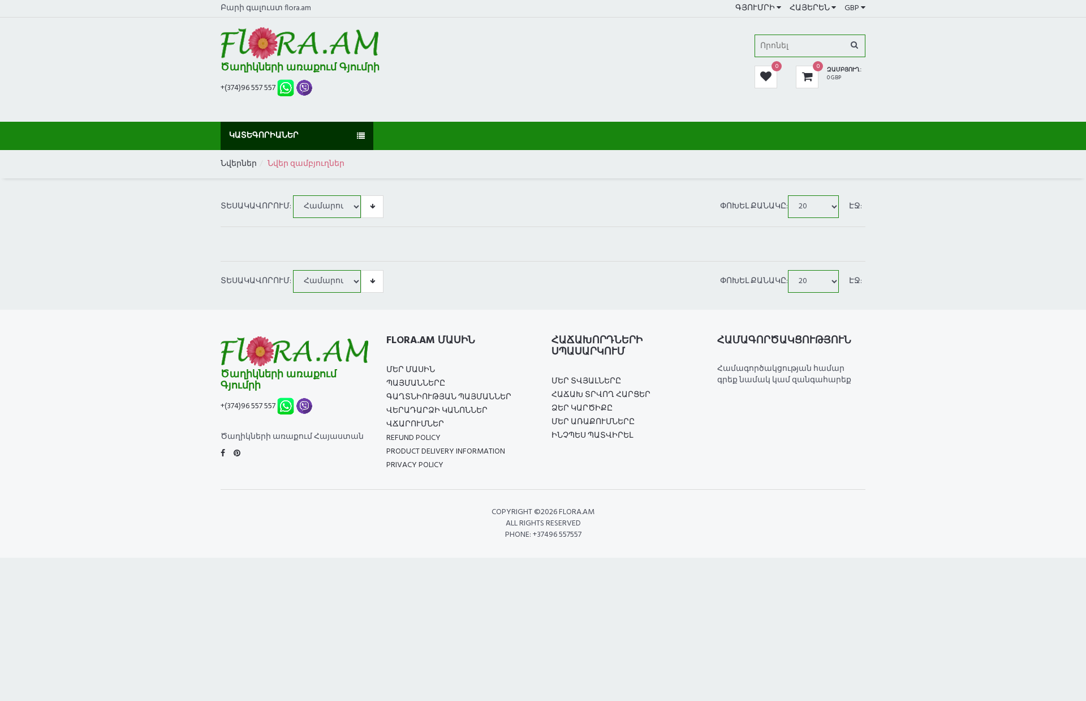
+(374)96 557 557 (248, 88)
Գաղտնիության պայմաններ (448, 397)
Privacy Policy (414, 465)
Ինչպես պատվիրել (592, 435)
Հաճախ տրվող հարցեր (600, 394)
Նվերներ (239, 163)
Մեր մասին (410, 370)
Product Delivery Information (445, 451)
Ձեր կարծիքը (582, 408)
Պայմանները (415, 383)
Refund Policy (413, 437)
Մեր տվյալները (586, 381)
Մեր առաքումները (593, 422)
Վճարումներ (415, 424)
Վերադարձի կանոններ (437, 410)
